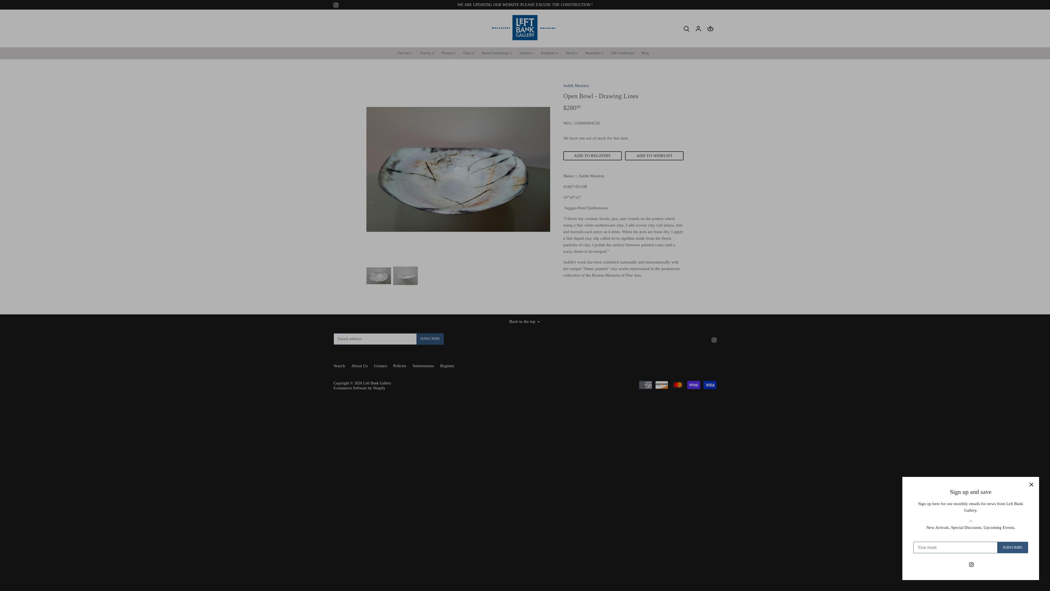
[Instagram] (971, 564)
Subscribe (1012, 547)
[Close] (1031, 485)
